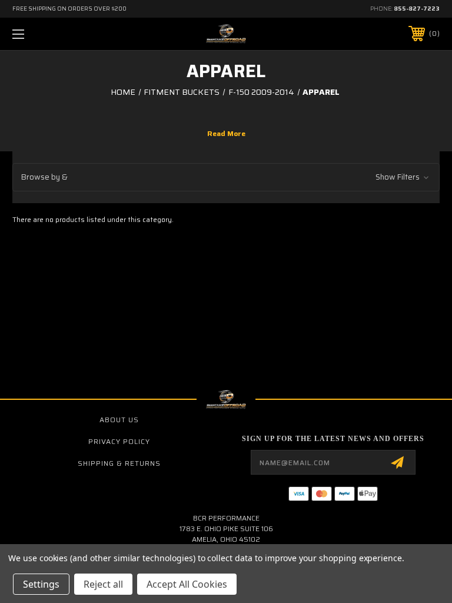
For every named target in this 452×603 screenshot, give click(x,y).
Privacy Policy (119, 441)
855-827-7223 (417, 8)
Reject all (103, 584)
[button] (226, 177)
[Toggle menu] (55, 34)
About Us (119, 419)
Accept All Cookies (187, 584)
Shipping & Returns (119, 463)
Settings (41, 584)
